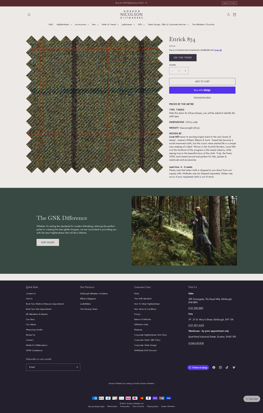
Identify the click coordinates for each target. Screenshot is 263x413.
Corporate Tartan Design (145, 345)
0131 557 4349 (196, 325)
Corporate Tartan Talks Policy (147, 339)
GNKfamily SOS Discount (145, 350)
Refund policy (112, 406)
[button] (29, 14)
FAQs (136, 293)
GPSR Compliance (34, 350)
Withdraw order (141, 324)
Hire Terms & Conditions (145, 308)
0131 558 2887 (195, 308)
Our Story (30, 319)
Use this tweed (183, 57)
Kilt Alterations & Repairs (37, 314)
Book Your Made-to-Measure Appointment (45, 303)
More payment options (202, 97)
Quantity (172, 65)
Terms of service (138, 406)
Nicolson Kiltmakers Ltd (135, 403)
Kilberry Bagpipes (88, 298)
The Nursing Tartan (88, 308)
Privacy (137, 314)
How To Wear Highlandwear (147, 303)
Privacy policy (125, 406)
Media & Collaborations (36, 345)
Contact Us (31, 293)
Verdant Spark (99, 406)
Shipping (138, 329)
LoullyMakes (85, 303)
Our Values (48, 242)
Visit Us (29, 298)
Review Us (30, 334)
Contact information (168, 406)
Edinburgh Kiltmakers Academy (94, 293)
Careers (29, 339)
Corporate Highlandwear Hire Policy (150, 334)
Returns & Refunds (142, 319)
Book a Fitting (229, 3)
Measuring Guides (34, 329)
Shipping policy (152, 406)
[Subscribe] (77, 367)
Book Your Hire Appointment (38, 308)
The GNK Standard (142, 298)
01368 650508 (196, 343)
